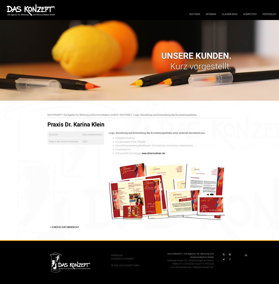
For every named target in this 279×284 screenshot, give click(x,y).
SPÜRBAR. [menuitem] (211, 14)
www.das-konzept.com (180, 267)
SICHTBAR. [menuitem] (195, 14)
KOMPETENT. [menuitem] (250, 14)
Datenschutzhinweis (122, 259)
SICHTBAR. (125, 115)
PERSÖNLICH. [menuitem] (270, 14)
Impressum (117, 255)
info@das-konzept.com (203, 267)
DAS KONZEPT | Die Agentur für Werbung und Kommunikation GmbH (82, 115)
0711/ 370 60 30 (186, 264)
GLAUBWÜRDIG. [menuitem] (230, 14)
